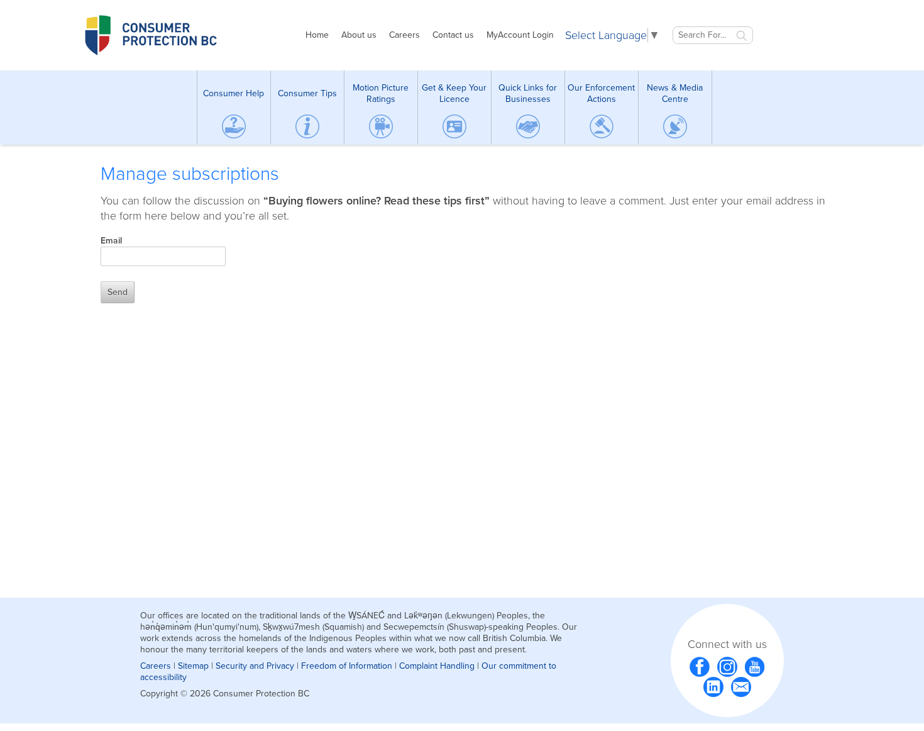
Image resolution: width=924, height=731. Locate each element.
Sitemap (193, 666)
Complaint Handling (437, 666)
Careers (404, 35)
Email (111, 240)
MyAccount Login (520, 35)
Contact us (453, 35)
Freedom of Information (346, 666)
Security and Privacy (255, 666)
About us (359, 35)
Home (317, 35)
